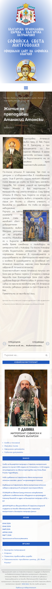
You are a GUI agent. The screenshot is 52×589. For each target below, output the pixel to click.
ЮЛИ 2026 (7, 523)
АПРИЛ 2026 (7, 532)
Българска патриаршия (14, 550)
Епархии (8, 553)
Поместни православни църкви (18, 556)
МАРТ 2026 (7, 535)
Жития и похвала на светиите (23, 98)
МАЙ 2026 (6, 529)
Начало (6, 98)
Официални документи (14, 449)
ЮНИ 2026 (7, 526)
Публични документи (13, 452)
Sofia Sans (25, 584)
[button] (26, 87)
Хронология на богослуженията (15, 538)
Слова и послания (12, 443)
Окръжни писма (11, 446)
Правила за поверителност (26, 588)
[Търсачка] (46, 355)
